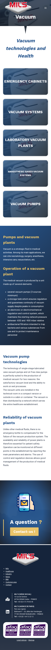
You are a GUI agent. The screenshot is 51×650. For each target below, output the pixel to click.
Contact (9, 585)
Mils (7, 569)
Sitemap (31, 640)
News (8, 577)
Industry (9, 574)
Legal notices (22, 640)
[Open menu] (45, 8)
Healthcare (10, 571)
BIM (7, 579)
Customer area (11, 582)
